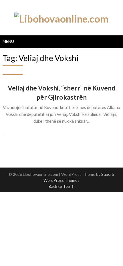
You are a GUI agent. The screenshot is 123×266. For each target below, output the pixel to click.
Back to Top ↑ (61, 186)
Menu (8, 41)
